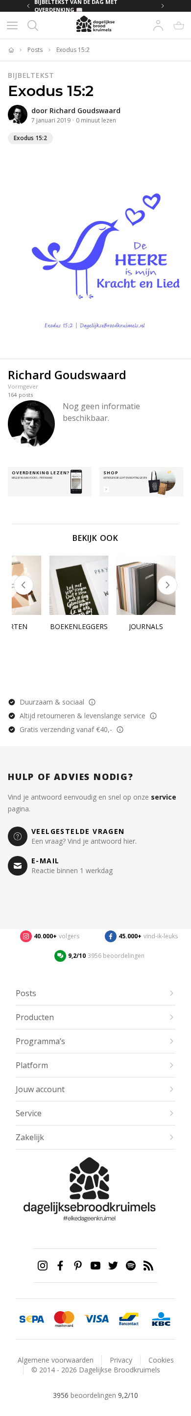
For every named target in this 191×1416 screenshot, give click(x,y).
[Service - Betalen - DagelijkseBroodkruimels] (32, 1319)
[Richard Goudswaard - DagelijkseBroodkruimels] (17, 114)
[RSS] (148, 1265)
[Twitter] (113, 1265)
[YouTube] (95, 1265)
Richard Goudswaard (84, 110)
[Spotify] (131, 1265)
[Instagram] (43, 1265)
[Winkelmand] (178, 25)
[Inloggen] (158, 25)
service (163, 797)
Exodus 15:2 (73, 50)
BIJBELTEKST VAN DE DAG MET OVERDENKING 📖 (76, 6)
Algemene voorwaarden (56, 1360)
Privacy (121, 1360)
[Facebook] (60, 1265)
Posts (35, 50)
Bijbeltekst (31, 75)
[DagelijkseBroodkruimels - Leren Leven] (11, 50)
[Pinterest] (78, 1265)
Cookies (161, 1360)
